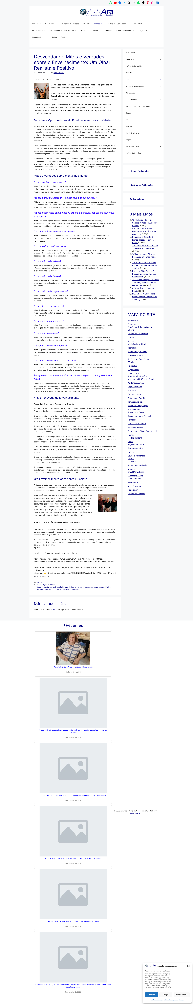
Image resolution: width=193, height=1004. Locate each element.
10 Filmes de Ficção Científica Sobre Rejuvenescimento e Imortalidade (145, 282)
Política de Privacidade (171, 1000)
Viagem (141, 30)
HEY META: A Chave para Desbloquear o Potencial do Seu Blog (144, 297)
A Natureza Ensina (136, 412)
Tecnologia (132, 348)
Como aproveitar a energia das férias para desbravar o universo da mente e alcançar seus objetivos (74, 587)
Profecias (132, 390)
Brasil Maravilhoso (136, 472)
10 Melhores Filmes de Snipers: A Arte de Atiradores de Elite (145, 223)
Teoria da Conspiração (138, 406)
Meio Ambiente (134, 486)
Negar (166, 995)
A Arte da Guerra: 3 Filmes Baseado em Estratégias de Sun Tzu (144, 265)
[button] (188, 966)
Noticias (108, 30)
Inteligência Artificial (137, 344)
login (55, 609)
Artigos (97, 24)
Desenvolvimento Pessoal (139, 416)
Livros (95, 30)
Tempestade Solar (136, 402)
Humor (83, 30)
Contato (181, 1000)
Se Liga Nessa (134, 394)
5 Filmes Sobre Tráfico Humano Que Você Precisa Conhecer (144, 231)
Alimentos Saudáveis (137, 465)
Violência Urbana (135, 355)
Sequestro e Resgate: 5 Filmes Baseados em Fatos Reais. (144, 240)
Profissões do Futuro (137, 424)
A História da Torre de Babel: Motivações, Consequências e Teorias (73, 921)
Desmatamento (135, 478)
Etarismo (51, 585)
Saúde (131, 459)
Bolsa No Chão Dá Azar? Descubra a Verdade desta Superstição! (144, 274)
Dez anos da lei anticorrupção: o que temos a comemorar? (58, 589)
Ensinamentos (37, 30)
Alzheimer (132, 461)
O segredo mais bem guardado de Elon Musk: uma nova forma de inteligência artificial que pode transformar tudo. (73, 985)
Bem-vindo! (36, 24)
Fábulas (131, 362)
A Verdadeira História (137, 376)
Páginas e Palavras (136, 444)
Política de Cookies (157, 1000)
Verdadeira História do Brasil (141, 379)
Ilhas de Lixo (133, 482)
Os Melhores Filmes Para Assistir (63, 30)
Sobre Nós (49, 24)
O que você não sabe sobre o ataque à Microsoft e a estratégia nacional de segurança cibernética (73, 731)
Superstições (133, 370)
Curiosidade (138, 24)
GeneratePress (136, 813)
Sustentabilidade (38, 37)
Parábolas (132, 366)
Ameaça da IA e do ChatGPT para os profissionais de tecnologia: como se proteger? (73, 795)
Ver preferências (181, 995)
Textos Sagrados (135, 448)
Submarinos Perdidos (137, 398)
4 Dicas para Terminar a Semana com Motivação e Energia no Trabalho (73, 858)
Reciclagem (133, 490)
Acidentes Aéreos (136, 383)
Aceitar (152, 995)
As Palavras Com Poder (116, 24)
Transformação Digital (137, 352)
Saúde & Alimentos (123, 30)
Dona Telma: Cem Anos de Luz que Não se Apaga (73, 667)
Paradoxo (132, 420)
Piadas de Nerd (135, 438)
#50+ (39, 585)
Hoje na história (135, 387)
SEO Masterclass (135, 427)
